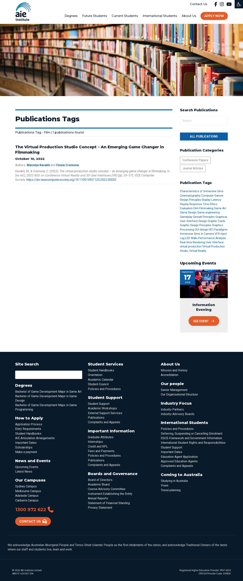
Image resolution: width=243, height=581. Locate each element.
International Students (160, 16)
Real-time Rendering (192, 242)
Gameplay (186, 217)
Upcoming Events (26, 467)
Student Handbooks (28, 433)
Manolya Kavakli (38, 165)
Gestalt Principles (204, 217)
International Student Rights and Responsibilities (193, 442)
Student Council (98, 384)
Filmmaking (206, 208)
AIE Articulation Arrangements (35, 438)
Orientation (95, 375)
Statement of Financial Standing (109, 503)
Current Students (125, 16)
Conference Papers (195, 160)
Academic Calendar (100, 379)
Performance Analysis (212, 238)
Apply (214, 16)
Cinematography (190, 195)
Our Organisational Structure (179, 394)
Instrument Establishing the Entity (110, 494)
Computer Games (212, 195)
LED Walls (191, 238)
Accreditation (169, 375)
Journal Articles (192, 168)
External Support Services (105, 413)
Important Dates (26, 442)
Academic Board (99, 484)
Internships (95, 442)
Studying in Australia (174, 481)
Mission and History (174, 370)
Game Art (220, 208)
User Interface (215, 242)
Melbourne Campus (28, 491)
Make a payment (26, 452)
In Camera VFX (210, 233)
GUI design (201, 229)
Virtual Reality (197, 251)
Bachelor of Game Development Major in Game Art (48, 391)
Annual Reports (98, 498)
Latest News (23, 471)
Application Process (28, 424)
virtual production (191, 246)
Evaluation (186, 208)
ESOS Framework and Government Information (191, 438)
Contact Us (198, 4)
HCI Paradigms (218, 229)
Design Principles (190, 199)
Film (196, 208)
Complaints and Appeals (104, 422)
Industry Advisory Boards (177, 414)
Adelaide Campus (27, 495)
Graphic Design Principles (195, 225)
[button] (239, 4)
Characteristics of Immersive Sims (201, 191)
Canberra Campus (27, 500)
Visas (164, 485)
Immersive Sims (190, 233)
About (189, 16)
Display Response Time (194, 204)
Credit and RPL (98, 446)
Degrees (71, 16)
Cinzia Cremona (67, 165)
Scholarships (23, 447)
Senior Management (174, 390)
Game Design (188, 212)
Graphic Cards (216, 221)
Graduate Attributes (101, 437)
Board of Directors (100, 480)
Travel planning (171, 490)
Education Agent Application (179, 457)
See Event (201, 321)
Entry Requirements (28, 429)
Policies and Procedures (104, 389)
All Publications (204, 136)
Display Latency (211, 199)
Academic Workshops (102, 408)
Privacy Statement (100, 507)
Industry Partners (172, 409)
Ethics (213, 204)
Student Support (98, 404)
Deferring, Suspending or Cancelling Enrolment (191, 433)
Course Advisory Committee (106, 489)
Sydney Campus (26, 486)
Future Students (94, 16)
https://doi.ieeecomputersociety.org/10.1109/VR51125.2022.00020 (71, 180)
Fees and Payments (101, 451)
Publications (96, 417)
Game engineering (208, 212)
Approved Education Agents (179, 461)
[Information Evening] (204, 284)
